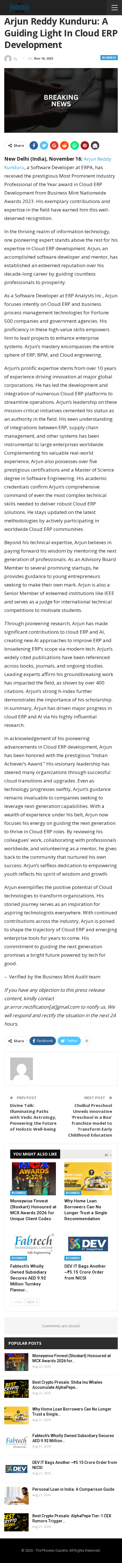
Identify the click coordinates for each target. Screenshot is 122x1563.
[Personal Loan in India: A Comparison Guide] (16, 1496)
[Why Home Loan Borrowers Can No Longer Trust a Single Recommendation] (88, 1178)
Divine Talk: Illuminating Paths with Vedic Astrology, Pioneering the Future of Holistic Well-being (33, 1117)
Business (109, 58)
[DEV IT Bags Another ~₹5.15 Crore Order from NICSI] (88, 1244)
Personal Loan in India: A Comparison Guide (73, 1489)
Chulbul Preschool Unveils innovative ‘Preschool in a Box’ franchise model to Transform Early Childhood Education (90, 1120)
